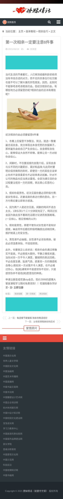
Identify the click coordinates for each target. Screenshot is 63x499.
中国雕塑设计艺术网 (12, 397)
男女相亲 (43, 294)
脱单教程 (31, 31)
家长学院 (7, 444)
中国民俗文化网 (10, 366)
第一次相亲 (30, 294)
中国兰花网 (8, 459)
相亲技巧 (43, 31)
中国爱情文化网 (10, 454)
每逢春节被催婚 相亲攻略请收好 (32, 318)
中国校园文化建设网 (12, 418)
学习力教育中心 (10, 428)
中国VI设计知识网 (11, 413)
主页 (20, 31)
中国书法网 (8, 392)
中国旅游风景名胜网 (12, 433)
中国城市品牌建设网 (12, 439)
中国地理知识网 (10, 470)
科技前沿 (7, 465)
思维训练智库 (9, 449)
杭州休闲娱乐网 (10, 407)
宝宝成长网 (8, 423)
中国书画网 (8, 475)
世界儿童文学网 (10, 361)
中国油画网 (8, 371)
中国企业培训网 (10, 402)
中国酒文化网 (9, 355)
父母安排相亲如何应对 (44, 321)
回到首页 (11, 22)
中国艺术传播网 (10, 376)
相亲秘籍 (18, 294)
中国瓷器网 (8, 381)
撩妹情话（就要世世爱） (31, 10)
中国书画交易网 (10, 387)
